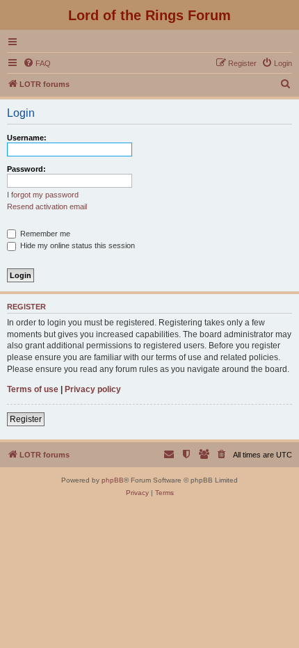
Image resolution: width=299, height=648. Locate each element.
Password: (26, 169)
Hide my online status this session (76, 245)
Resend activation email (47, 206)
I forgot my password (43, 195)
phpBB (113, 480)
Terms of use (32, 389)
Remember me (44, 233)
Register (26, 419)
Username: (27, 137)
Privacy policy (93, 389)
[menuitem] (37, 63)
